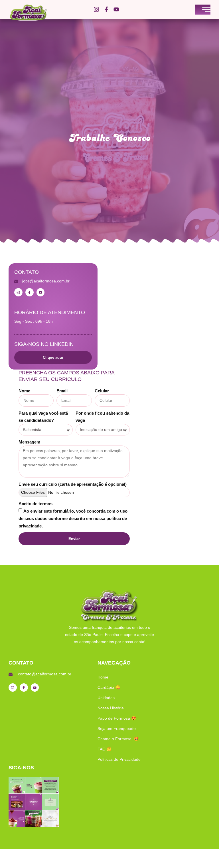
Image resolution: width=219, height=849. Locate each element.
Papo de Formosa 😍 (117, 718)
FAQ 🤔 (104, 749)
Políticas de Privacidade (119, 759)
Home (103, 677)
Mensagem (29, 441)
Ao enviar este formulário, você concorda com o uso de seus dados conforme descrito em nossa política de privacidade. (73, 518)
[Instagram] (96, 9)
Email (62, 390)
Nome (24, 390)
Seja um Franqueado (117, 728)
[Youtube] (116, 9)
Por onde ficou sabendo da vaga (102, 417)
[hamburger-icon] (206, 10)
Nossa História (111, 708)
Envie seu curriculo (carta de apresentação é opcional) (73, 484)
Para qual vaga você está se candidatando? (43, 417)
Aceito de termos (35, 503)
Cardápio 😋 (109, 687)
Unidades (106, 697)
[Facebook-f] (106, 9)
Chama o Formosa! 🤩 (118, 738)
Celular (102, 390)
